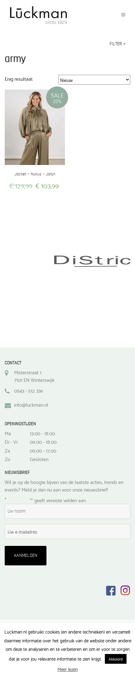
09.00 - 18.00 (43, 441)
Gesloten (39, 459)
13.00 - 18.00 (42, 433)
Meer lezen (67, 669)
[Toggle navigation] (123, 14)
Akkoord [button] (116, 658)
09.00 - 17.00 (43, 450)
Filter (118, 43)
